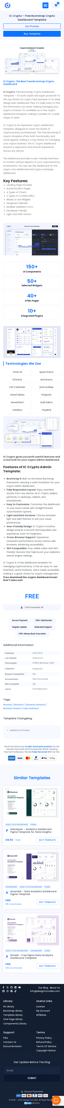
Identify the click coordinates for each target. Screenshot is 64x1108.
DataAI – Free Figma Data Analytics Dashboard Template (31, 957)
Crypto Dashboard (31, 708)
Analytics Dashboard (17, 824)
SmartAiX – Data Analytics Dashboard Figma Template (33, 893)
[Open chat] (56, 1100)
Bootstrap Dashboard (35, 705)
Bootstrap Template (12, 708)
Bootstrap (7, 705)
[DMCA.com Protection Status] (32, 1103)
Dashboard (37, 669)
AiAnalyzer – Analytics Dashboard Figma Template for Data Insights (31, 831)
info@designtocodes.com (45, 991)
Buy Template (32, 33)
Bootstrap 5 (19, 705)
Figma (33, 824)
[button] (45, 5)
